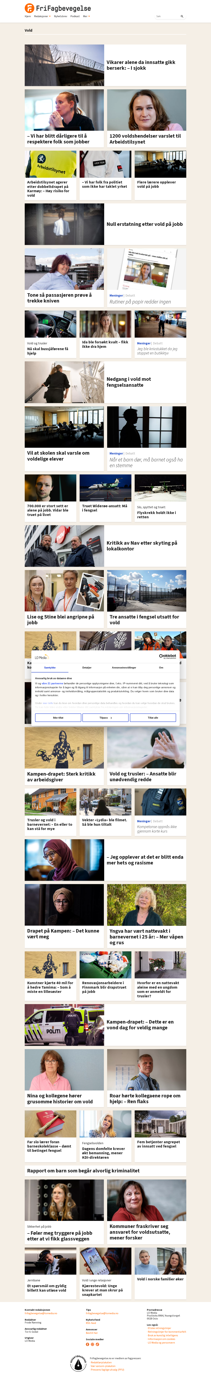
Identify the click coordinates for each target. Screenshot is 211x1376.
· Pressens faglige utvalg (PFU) (107, 1370)
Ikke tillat (58, 717)
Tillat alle (153, 717)
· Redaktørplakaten (101, 1362)
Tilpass (104, 717)
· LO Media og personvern (161, 1343)
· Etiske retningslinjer (159, 1328)
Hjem (28, 16)
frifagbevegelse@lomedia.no (41, 1313)
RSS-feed (91, 1323)
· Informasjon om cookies (161, 1339)
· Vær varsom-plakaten (102, 1366)
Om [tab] (161, 667)
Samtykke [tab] (50, 667)
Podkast (75, 16)
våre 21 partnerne (52, 683)
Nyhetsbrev (60, 16)
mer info (48, 703)
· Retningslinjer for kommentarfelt (166, 1332)
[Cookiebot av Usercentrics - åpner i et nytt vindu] (161, 656)
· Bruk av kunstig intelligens (162, 1335)
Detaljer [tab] (86, 667)
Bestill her (92, 1333)
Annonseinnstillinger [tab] (124, 667)
